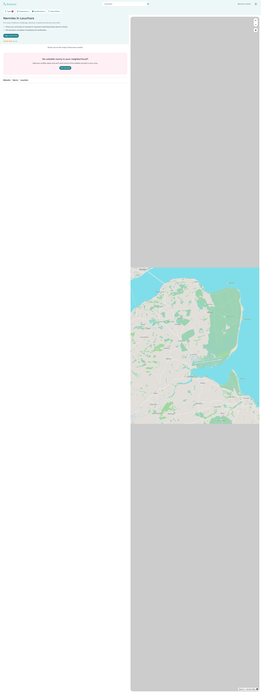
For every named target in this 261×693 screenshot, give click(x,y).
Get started (65, 68)
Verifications (39, 11)
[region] (194, 354)
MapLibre (241, 689)
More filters (55, 11)
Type (10, 11)
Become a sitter (244, 4)
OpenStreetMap (250, 689)
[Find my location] (256, 30)
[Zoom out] (256, 24)
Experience (24, 11)
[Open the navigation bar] (256, 4)
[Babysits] (9, 4)
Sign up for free (11, 36)
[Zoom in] (256, 20)
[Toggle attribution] (257, 689)
